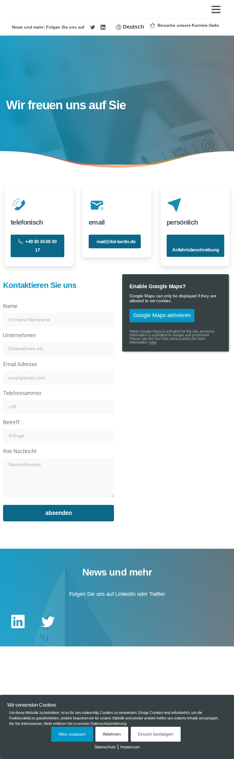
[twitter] (92, 27)
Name (10, 306)
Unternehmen (19, 335)
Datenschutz (105, 747)
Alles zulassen (72, 734)
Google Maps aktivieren (162, 315)
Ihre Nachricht (20, 451)
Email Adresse (20, 364)
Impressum (130, 747)
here (153, 342)
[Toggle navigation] (216, 9)
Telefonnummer (22, 393)
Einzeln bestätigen (155, 734)
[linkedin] (103, 27)
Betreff (11, 422)
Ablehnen (112, 734)
